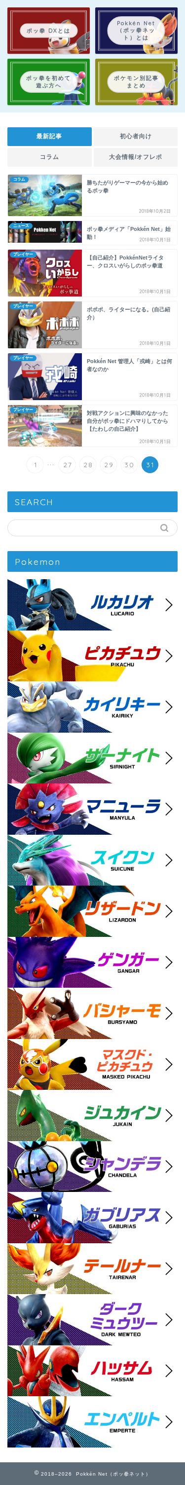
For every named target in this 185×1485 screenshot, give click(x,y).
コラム (49, 156)
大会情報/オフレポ (135, 156)
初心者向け (135, 136)
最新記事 (49, 136)
